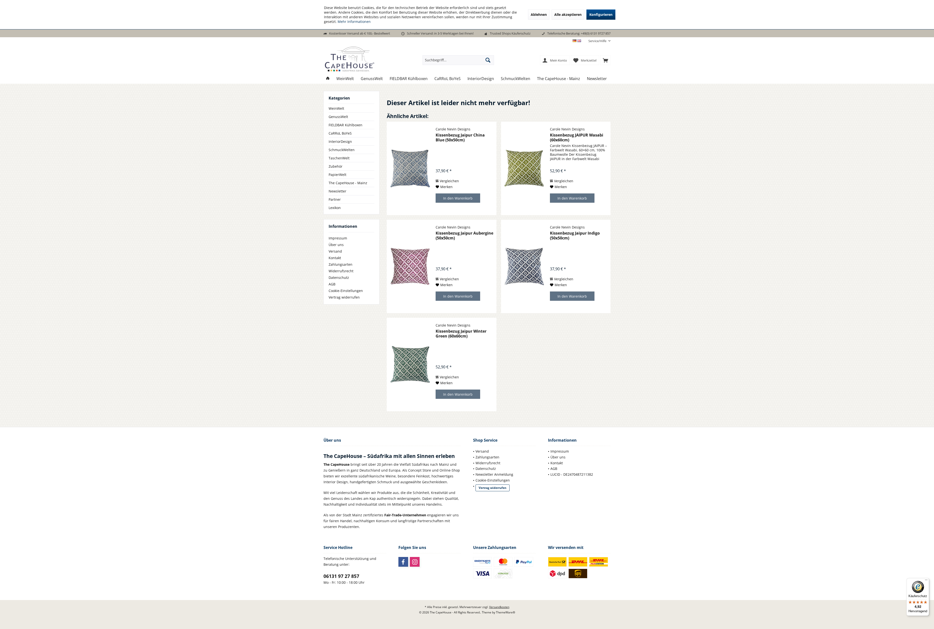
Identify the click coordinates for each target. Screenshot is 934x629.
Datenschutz (339, 277)
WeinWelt (336, 108)
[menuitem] (598, 41)
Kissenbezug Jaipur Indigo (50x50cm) (575, 235)
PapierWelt (337, 174)
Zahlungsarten (340, 264)
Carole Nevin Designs (453, 129)
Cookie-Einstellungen (346, 290)
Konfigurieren (600, 14)
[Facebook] (403, 562)
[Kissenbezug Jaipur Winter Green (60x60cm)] (410, 364)
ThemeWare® (505, 612)
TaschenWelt (339, 158)
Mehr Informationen (354, 21)
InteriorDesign (340, 141)
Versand (335, 251)
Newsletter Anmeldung (494, 474)
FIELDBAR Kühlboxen (345, 125)
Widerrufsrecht (341, 271)
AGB (332, 284)
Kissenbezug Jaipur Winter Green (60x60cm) (461, 333)
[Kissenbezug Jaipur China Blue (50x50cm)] (410, 168)
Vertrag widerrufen (344, 297)
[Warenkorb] (605, 60)
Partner (335, 199)
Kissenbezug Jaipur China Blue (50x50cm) (460, 137)
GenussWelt (338, 116)
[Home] (328, 79)
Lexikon (335, 207)
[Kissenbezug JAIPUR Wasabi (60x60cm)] (524, 168)
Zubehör (335, 166)
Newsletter (337, 191)
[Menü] (926, 581)
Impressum (338, 238)
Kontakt (335, 257)
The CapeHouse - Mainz (348, 183)
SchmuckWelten (342, 149)
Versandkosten (499, 607)
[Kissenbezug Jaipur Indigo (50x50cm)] (524, 266)
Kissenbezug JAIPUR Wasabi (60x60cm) (576, 137)
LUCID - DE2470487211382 (571, 474)
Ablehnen (539, 14)
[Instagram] (415, 562)
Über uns (336, 244)
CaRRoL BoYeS (340, 133)
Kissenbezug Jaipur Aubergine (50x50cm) (464, 235)
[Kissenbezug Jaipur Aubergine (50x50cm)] (410, 266)
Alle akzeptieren (568, 14)
